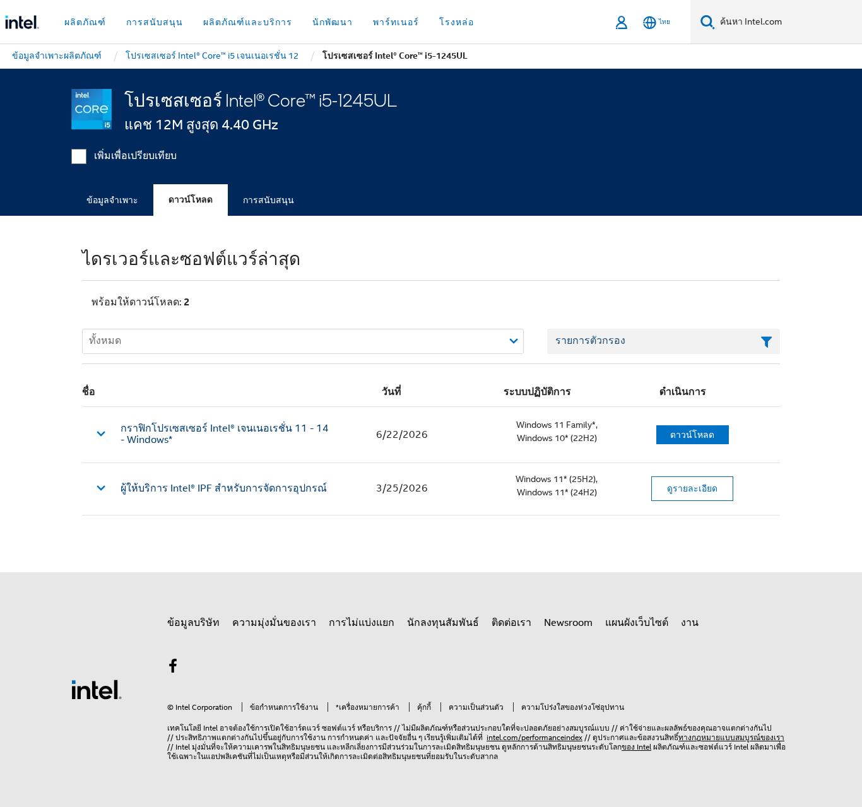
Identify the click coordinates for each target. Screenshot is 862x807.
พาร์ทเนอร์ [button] (396, 22)
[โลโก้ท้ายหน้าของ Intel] (96, 689)
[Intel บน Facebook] (173, 668)
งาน (690, 622)
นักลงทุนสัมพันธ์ (443, 622)
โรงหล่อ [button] (456, 22)
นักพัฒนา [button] (332, 22)
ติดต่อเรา (511, 622)
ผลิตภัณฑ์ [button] (85, 22)
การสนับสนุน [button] (154, 22)
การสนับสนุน (268, 200)
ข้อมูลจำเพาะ (112, 200)
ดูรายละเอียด (692, 488)
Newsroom (568, 622)
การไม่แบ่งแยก (361, 622)
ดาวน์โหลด (190, 200)
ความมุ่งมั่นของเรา (274, 622)
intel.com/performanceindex (534, 737)
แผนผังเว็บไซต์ (636, 622)
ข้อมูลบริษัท (193, 622)
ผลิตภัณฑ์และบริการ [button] (247, 22)
